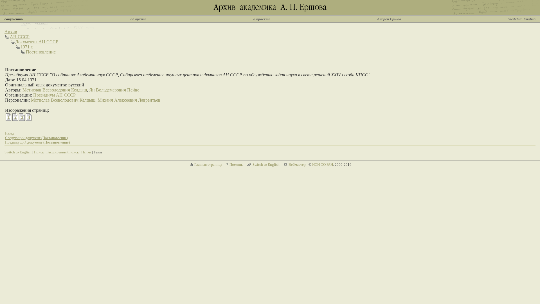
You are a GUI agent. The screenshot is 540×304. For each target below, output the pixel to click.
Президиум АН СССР (54, 95)
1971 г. (27, 46)
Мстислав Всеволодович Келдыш (54, 90)
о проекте (261, 19)
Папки (86, 152)
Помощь (236, 164)
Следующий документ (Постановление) (36, 138)
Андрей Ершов (389, 19)
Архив (10, 31)
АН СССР (20, 36)
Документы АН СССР (36, 41)
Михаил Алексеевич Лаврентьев (129, 100)
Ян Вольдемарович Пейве (114, 90)
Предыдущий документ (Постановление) (37, 142)
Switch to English (522, 19)
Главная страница (208, 164)
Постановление (41, 52)
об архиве (138, 19)
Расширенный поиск (62, 152)
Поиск (39, 152)
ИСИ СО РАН (322, 164)
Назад (9, 133)
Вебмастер (297, 164)
